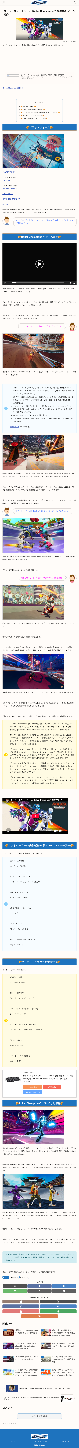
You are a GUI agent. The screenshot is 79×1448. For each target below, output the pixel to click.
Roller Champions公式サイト (14, 88)
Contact (13, 1441)
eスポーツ (15, 1277)
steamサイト (14, 427)
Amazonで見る (32, 1087)
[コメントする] (64, 1291)
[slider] (38, 282)
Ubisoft (60, 38)
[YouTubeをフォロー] (20, 1311)
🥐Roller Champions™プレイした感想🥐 (34, 118)
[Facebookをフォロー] (20, 1306)
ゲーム (7, 1277)
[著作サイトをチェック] (20, 1301)
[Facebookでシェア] (39, 1286)
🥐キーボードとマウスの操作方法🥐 (33, 115)
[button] (39, 264)
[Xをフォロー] (58, 1301)
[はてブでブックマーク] (64, 1286)
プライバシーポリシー (39, 1441)
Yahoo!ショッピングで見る (32, 1092)
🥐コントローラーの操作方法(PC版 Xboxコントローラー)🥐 (40, 112)
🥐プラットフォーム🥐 (28, 106)
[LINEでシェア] (15, 1291)
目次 (36, 102)
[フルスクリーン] (74, 283)
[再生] (5, 283)
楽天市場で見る (52, 1087)
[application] (39, 264)
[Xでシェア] (15, 1286)
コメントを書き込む (39, 1416)
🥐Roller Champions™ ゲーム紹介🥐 (33, 109)
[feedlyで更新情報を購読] (58, 1311)
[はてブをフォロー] (58, 1306)
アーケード (25, 1277)
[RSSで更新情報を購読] (39, 1316)
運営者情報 (65, 1441)
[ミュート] (71, 283)
